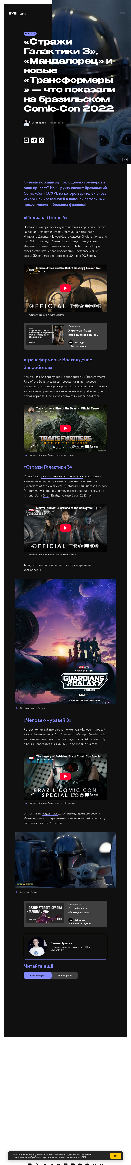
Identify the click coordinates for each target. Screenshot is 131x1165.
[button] (122, 13)
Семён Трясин (39, 122)
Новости (30, 34)
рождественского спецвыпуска (62, 476)
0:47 (46, 495)
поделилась (50, 813)
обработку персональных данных (47, 1157)
